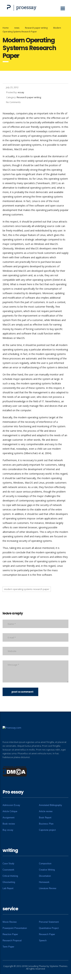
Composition (45, 863)
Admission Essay (11, 805)
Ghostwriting (9, 882)
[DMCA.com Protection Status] (15, 771)
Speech (43, 940)
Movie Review (10, 922)
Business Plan (46, 823)
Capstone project (47, 830)
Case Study (8, 863)
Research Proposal (12, 940)
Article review (45, 811)
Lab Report (8, 888)
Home (6, 27)
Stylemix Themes (58, 966)
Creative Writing (47, 869)
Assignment (8, 817)
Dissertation (45, 876)
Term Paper (8, 946)
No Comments (13, 102)
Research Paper (47, 934)
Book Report (45, 817)
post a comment (22, 691)
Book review (9, 823)
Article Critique (10, 811)
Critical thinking (10, 876)
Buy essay (8, 830)
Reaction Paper (10, 934)
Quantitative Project (49, 928)
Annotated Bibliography (50, 805)
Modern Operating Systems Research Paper (26, 589)
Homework (44, 882)
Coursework (8, 869)
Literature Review (47, 888)
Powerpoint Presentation (15, 928)
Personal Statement (49, 922)
